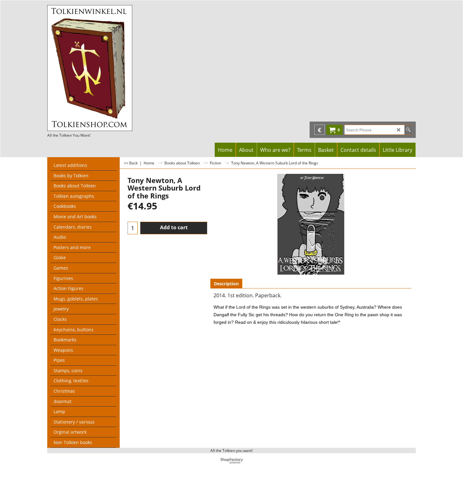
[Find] (408, 129)
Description (226, 284)
